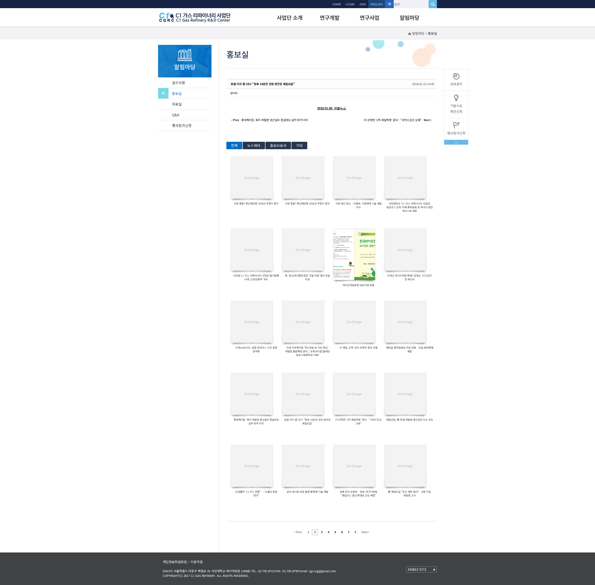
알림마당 (409, 17)
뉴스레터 (253, 145)
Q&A (175, 114)
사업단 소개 (290, 17)
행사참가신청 (182, 125)
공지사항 (178, 82)
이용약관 (197, 561)
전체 (234, 145)
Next (365, 532)
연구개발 (329, 17)
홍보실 (177, 93)
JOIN (362, 4)
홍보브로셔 (278, 145)
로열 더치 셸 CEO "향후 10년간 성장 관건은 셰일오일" (263, 84)
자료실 (177, 104)
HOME (337, 4)
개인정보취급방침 (175, 561)
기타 (299, 145)
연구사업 (369, 17)
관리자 (233, 93)
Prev (298, 532)
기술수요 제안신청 (456, 108)
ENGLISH (376, 4)
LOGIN (350, 4)
